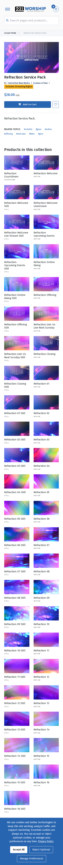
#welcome (21, 134)
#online (48, 129)
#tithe (32, 134)
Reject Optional (41, 849)
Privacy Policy (46, 841)
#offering (8, 134)
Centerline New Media (19, 83)
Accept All (18, 849)
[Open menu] (7, 9)
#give (40, 134)
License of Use (40, 83)
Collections (10, 33)
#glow (38, 129)
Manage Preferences (31, 858)
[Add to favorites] (55, 104)
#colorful (28, 129)
